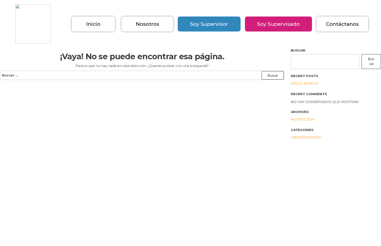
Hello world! (304, 83)
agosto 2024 (303, 119)
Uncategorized (306, 137)
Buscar (371, 61)
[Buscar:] (142, 75)
